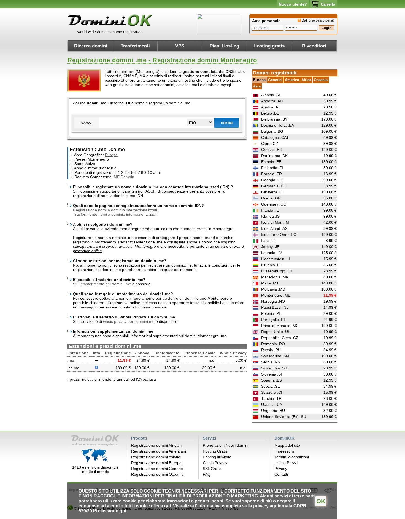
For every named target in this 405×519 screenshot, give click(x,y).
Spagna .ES (271, 380)
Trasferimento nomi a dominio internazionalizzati (115, 214)
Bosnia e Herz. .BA (277, 125)
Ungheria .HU (273, 410)
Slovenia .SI (271, 374)
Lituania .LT (271, 265)
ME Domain (124, 177)
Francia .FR (271, 174)
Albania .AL (271, 95)
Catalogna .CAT (275, 137)
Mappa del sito (287, 445)
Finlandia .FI (272, 168)
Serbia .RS (270, 362)
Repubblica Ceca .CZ (279, 338)
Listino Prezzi (286, 463)
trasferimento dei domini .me (106, 284)
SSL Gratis (212, 468)
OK (320, 501)
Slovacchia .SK (274, 368)
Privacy (280, 468)
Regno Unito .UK (275, 331)
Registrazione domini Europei (156, 463)
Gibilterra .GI (272, 192)
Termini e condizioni (291, 457)
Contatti (281, 474)
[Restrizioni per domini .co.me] (96, 368)
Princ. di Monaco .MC (280, 325)
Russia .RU (271, 350)
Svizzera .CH (272, 392)
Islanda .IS (270, 216)
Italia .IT (268, 240)
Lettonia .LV (271, 253)
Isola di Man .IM (275, 222)
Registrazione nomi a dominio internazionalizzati (115, 210)
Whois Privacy (215, 463)
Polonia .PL (271, 313)
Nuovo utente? (293, 4)
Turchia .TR (271, 398)
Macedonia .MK (274, 277)
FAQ (206, 474)
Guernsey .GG (274, 204)
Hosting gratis (269, 46)
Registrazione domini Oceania (157, 474)
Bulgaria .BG (272, 131)
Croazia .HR (271, 149)
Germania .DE (273, 186)
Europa (111, 155)
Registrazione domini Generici (157, 468)
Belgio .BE (270, 113)
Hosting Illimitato (217, 457)
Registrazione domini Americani (158, 451)
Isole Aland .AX (274, 228)
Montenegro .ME (275, 295)
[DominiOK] (111, 33)
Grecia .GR (271, 198)
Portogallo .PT (273, 319)
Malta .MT (270, 283)
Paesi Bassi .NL (274, 307)
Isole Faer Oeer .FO (278, 234)
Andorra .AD (272, 101)
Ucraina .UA (271, 404)
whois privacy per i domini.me (129, 321)
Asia (257, 86)
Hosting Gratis (215, 451)
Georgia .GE (272, 180)
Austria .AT (270, 107)
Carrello (328, 4)
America (292, 80)
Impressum (284, 451)
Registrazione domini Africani (156, 445)
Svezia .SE (270, 386)
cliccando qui (112, 511)
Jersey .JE (270, 246)
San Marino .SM (275, 356)
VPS (179, 46)
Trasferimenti (135, 46)
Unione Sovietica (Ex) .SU (283, 416)
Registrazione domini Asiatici (156, 457)
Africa (306, 80)
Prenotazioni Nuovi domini (225, 445)
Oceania (321, 80)
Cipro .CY (269, 143)
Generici (275, 80)
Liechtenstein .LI (275, 259)
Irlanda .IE (270, 210)
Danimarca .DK (274, 155)
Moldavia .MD (273, 289)
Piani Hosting (224, 46)
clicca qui (161, 506)
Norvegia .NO (273, 301)
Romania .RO (273, 344)
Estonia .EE (271, 161)
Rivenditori (314, 46)
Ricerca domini (90, 46)
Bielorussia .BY (274, 119)
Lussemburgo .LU (276, 271)
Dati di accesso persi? (318, 20)
